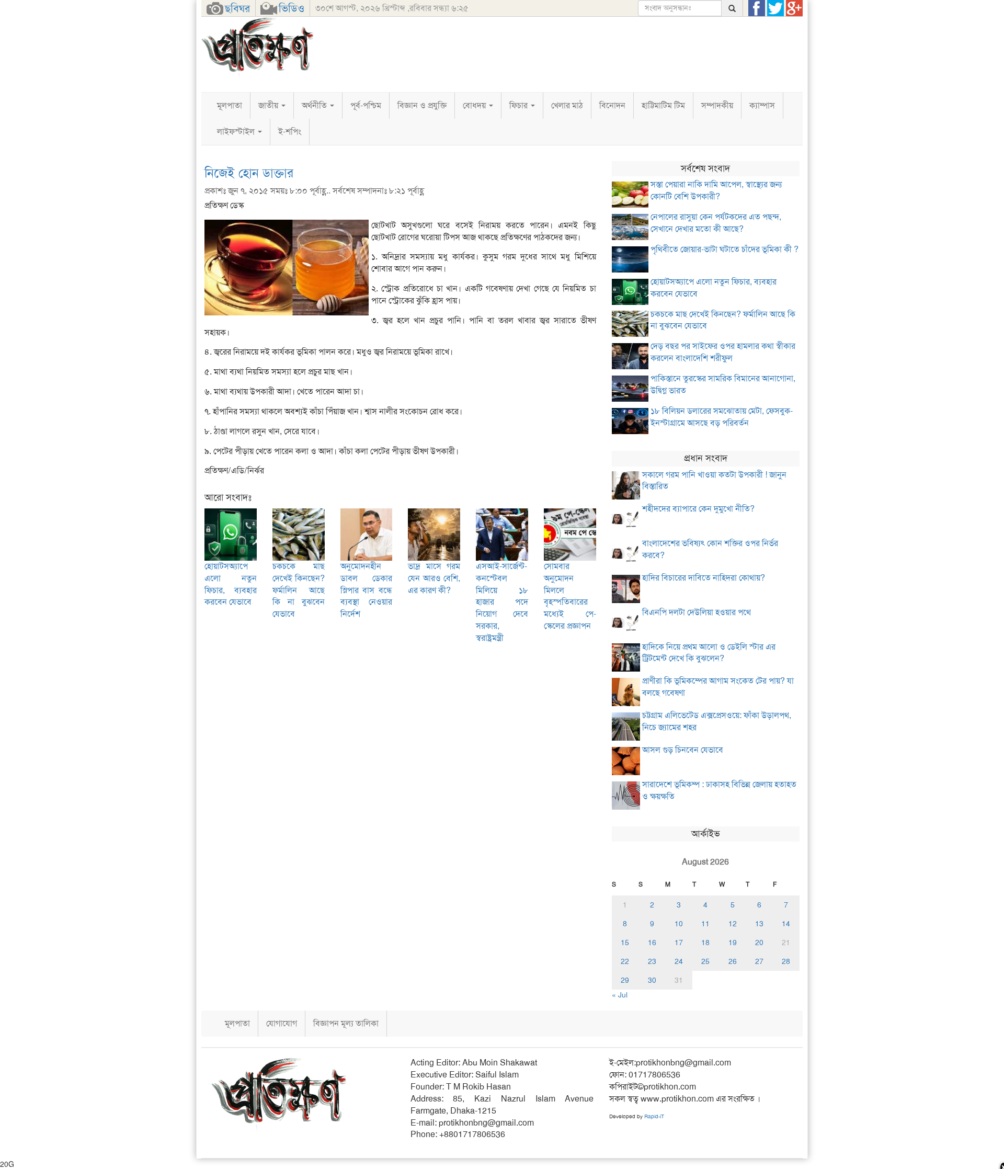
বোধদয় (475, 105)
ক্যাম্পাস (762, 105)
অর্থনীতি (315, 105)
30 (652, 980)
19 (732, 942)
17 (679, 942)
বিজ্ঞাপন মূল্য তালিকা (346, 1023)
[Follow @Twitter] (775, 8)
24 (679, 961)
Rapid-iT (654, 1116)
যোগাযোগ (281, 1023)
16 (652, 942)
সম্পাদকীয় (717, 105)
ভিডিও (291, 8)
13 (759, 923)
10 (679, 923)
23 (652, 961)
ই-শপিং (289, 131)
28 (786, 961)
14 (786, 923)
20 (759, 942)
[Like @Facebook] (756, 8)
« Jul (620, 995)
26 (732, 961)
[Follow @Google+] (794, 8)
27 (759, 961)
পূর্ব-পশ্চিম (365, 105)
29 (625, 980)
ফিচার (519, 105)
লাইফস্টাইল (237, 131)
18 (705, 942)
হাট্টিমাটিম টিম (663, 105)
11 (705, 923)
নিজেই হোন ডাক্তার (248, 173)
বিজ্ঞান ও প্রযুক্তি (422, 105)
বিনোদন (612, 105)
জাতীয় (269, 105)
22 (625, 961)
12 (732, 923)
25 (705, 961)
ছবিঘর (237, 8)
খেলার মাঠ (567, 105)
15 (625, 942)
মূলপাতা (229, 105)
